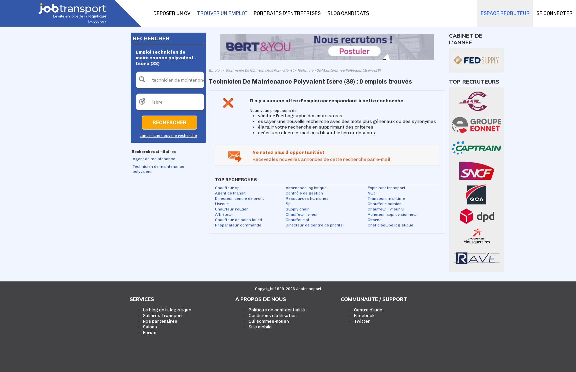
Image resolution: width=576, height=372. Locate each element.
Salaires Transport (163, 315)
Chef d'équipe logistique (390, 225)
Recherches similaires (154, 152)
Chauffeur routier (231, 209)
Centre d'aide (368, 309)
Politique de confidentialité (277, 309)
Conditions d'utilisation (273, 315)
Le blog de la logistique (167, 309)
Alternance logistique (306, 188)
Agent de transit (230, 193)
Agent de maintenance (154, 159)
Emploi (214, 70)
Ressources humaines (307, 198)
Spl (289, 203)
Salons (150, 326)
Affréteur (224, 214)
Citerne (375, 219)
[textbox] (170, 80)
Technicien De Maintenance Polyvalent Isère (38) (339, 70)
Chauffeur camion (385, 203)
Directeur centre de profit (239, 198)
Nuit (371, 193)
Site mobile (260, 326)
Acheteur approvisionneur (393, 214)
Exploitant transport (386, 188)
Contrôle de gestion (304, 193)
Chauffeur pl (297, 219)
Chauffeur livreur (302, 214)
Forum (149, 332)
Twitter (362, 321)
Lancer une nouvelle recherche (168, 136)
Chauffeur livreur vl (386, 209)
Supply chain (298, 209)
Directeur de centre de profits (314, 225)
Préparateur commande (238, 225)
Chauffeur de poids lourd (238, 219)
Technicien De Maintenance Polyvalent (258, 70)
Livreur (222, 203)
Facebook (364, 315)
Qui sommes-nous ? (269, 321)
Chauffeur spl (228, 188)
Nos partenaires (160, 321)
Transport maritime (386, 198)
